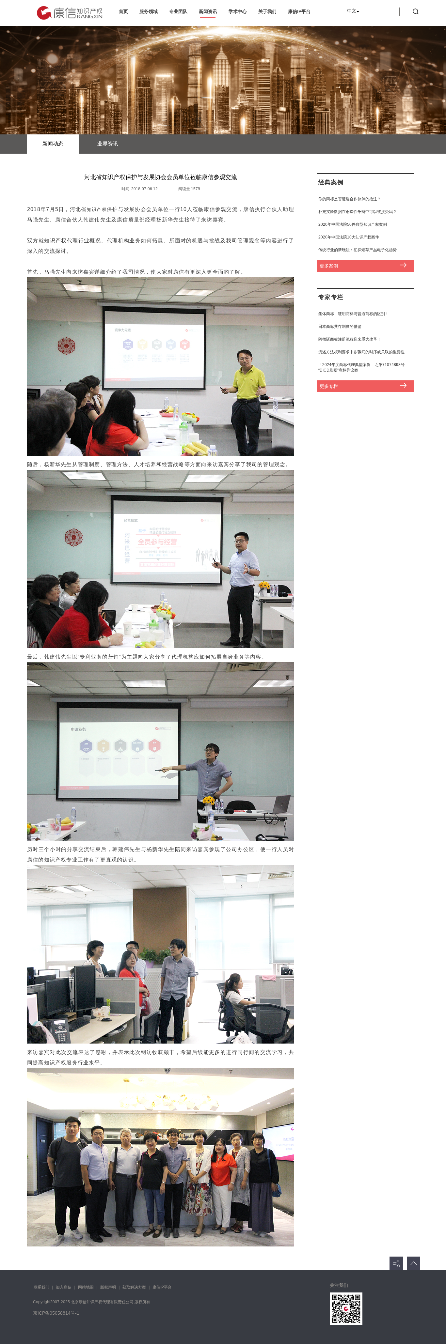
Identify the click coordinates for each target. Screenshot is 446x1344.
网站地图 (86, 1287)
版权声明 (108, 1287)
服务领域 (148, 11)
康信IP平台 (299, 11)
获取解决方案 (134, 1287)
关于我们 (267, 11)
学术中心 (238, 11)
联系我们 (41, 1287)
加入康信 (64, 1287)
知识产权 (97, 209)
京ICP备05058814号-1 (56, 1313)
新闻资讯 (208, 11)
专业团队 (178, 11)
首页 (123, 11)
